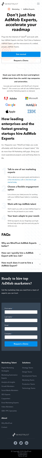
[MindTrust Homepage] (9, 4)
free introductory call (16, 179)
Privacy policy (22, 453)
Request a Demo (21, 60)
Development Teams (29, 376)
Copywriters (5, 398)
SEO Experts (5, 394)
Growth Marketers (7, 386)
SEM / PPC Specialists (9, 411)
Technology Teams (28, 388)
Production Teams (28, 384)
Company (8, 333)
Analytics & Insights (8, 382)
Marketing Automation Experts (9, 376)
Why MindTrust (6, 423)
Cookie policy (22, 454)
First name (9, 308)
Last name (9, 317)
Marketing (15, 9)
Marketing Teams (28, 380)
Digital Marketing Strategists (7, 369)
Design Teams (27, 372)
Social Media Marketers (9, 390)
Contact (4, 427)
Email (7, 325)
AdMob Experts (28, 9)
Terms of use (22, 456)
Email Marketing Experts (10, 402)
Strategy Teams (27, 368)
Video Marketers (7, 407)
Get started (21, 54)
